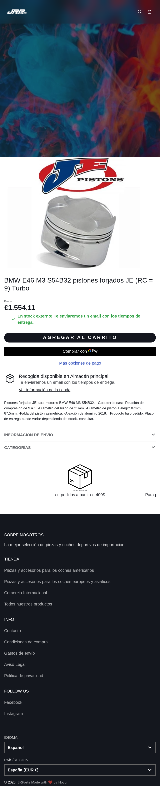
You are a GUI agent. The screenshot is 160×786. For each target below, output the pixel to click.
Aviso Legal (14, 664)
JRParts (24, 782)
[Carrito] (149, 11)
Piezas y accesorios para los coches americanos (49, 570)
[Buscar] (139, 11)
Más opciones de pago (80, 363)
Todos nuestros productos (28, 604)
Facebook (13, 702)
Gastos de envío (19, 653)
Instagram (13, 713)
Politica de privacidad (23, 675)
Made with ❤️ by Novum (50, 782)
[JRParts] (16, 11)
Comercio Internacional (25, 592)
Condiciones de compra (26, 642)
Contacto (12, 630)
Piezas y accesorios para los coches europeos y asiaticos (57, 581)
